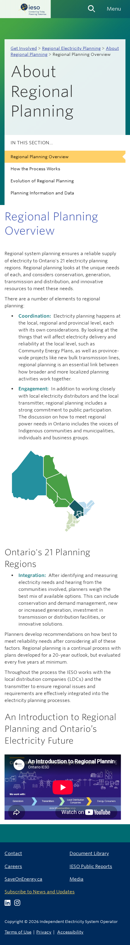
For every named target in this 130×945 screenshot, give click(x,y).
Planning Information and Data (42, 193)
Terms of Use (18, 931)
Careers (13, 866)
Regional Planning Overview (40, 156)
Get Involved (24, 48)
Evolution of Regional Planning (42, 180)
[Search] (92, 6)
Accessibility (70, 931)
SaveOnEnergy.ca (23, 879)
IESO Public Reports (91, 866)
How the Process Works (35, 168)
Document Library (89, 853)
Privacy (43, 931)
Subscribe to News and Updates (40, 892)
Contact (13, 853)
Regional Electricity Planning (71, 48)
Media (76, 879)
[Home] (25, 9)
